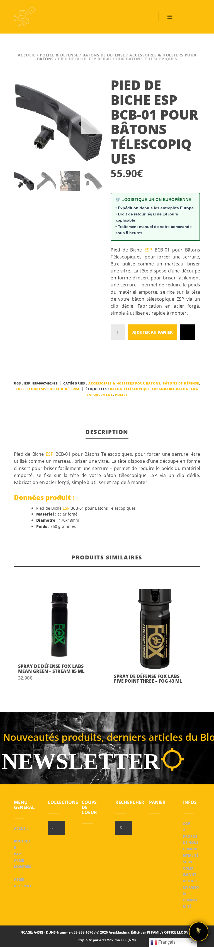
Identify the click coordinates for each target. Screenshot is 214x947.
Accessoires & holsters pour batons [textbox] (52, 827)
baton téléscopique (130, 389)
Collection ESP (30, 389)
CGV (186, 823)
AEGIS (19, 879)
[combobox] (56, 828)
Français (166, 942)
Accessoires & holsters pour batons (124, 383)
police (121, 395)
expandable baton (170, 389)
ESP (148, 250)
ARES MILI (22, 886)
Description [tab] (107, 432)
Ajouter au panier (152, 332)
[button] (94, 672)
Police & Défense (59, 55)
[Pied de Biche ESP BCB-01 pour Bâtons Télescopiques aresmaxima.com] (58, 122)
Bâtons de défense (103, 55)
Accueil (27, 55)
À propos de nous (190, 836)
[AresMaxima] (25, 17)
